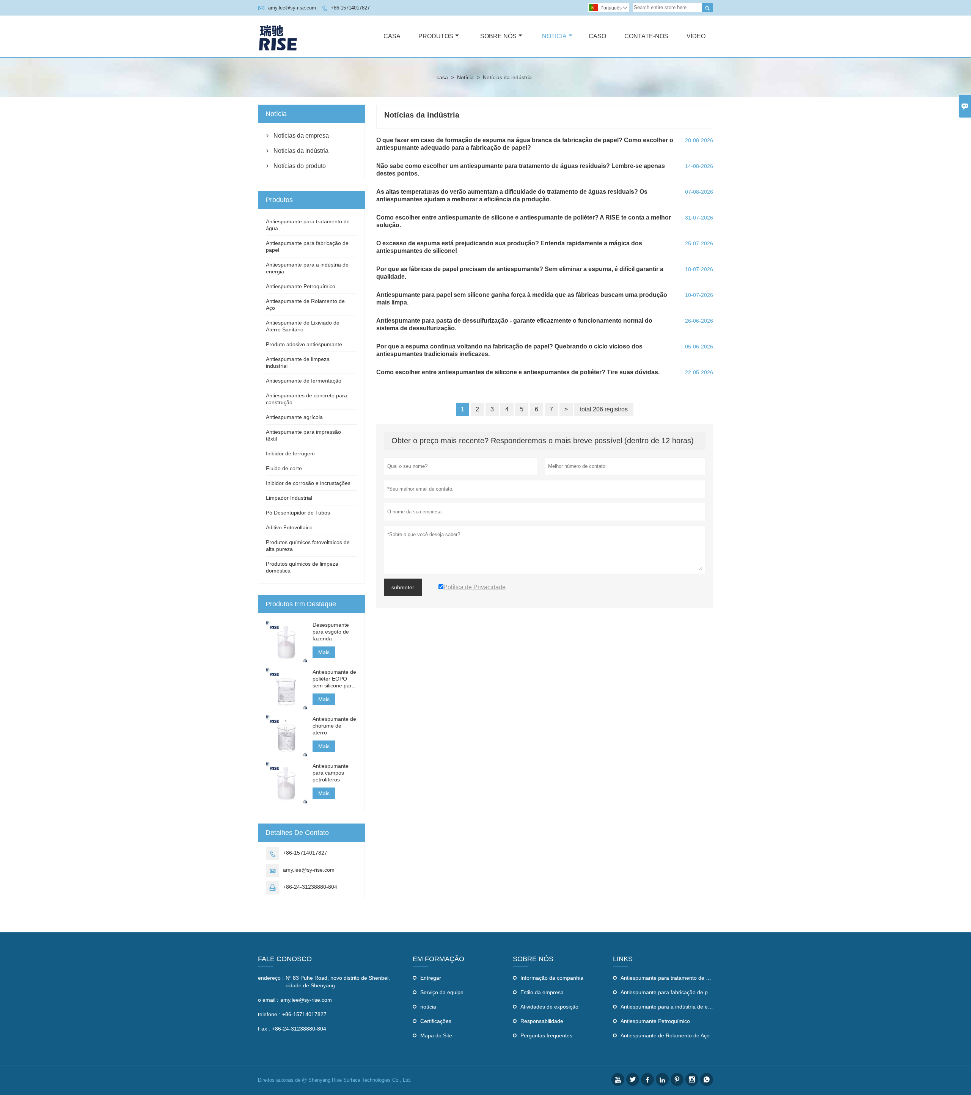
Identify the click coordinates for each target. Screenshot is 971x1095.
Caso (597, 36)
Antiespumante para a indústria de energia (672, 1007)
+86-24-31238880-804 (310, 887)
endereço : (271, 978)
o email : (268, 1000)
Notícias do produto (299, 166)
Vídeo (696, 36)
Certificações (435, 1021)
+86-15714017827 (350, 8)
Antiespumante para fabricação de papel (669, 992)
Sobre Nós (498, 36)
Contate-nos (646, 36)
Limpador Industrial (289, 498)
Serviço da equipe (442, 992)
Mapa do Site (436, 1035)
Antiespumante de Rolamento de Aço (665, 1035)
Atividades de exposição (549, 1007)
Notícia (554, 36)
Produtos (435, 36)
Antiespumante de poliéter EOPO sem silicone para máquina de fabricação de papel (334, 679)
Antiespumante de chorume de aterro (334, 726)
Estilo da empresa (542, 992)
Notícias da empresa (301, 135)
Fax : (264, 1029)
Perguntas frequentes (546, 1035)
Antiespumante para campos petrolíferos (331, 773)
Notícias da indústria (300, 150)
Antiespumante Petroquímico (300, 286)
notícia (428, 1007)
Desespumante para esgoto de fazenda (331, 632)
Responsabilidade (541, 1021)
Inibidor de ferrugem (290, 453)
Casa (392, 36)
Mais (324, 652)
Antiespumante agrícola (294, 417)
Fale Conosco (285, 959)
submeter (402, 587)
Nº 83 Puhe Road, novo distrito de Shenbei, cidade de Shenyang (338, 981)
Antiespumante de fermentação (303, 381)
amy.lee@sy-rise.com (292, 8)
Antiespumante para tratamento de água (669, 978)
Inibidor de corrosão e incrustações (308, 483)
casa (442, 77)
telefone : (269, 1014)
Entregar (430, 978)
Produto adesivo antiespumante (304, 344)
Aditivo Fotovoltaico (289, 527)
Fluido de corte (284, 468)
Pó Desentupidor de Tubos (298, 513)
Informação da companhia (551, 978)
